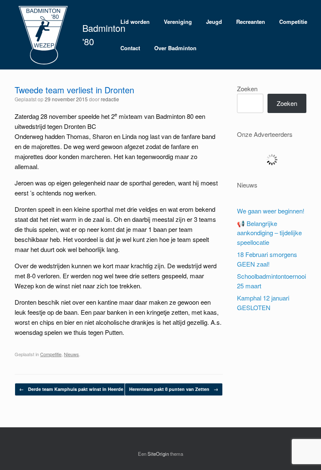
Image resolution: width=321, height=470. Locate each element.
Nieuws (71, 354)
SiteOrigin (158, 453)
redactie (110, 99)
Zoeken (247, 88)
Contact (130, 48)
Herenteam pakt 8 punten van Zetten (173, 389)
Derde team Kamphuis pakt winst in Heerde (71, 389)
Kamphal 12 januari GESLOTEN (263, 302)
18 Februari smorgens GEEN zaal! (267, 259)
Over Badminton (175, 48)
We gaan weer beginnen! (270, 210)
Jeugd (214, 22)
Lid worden (135, 22)
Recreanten (250, 22)
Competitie (293, 22)
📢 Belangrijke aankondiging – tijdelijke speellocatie (269, 233)
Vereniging (178, 22)
